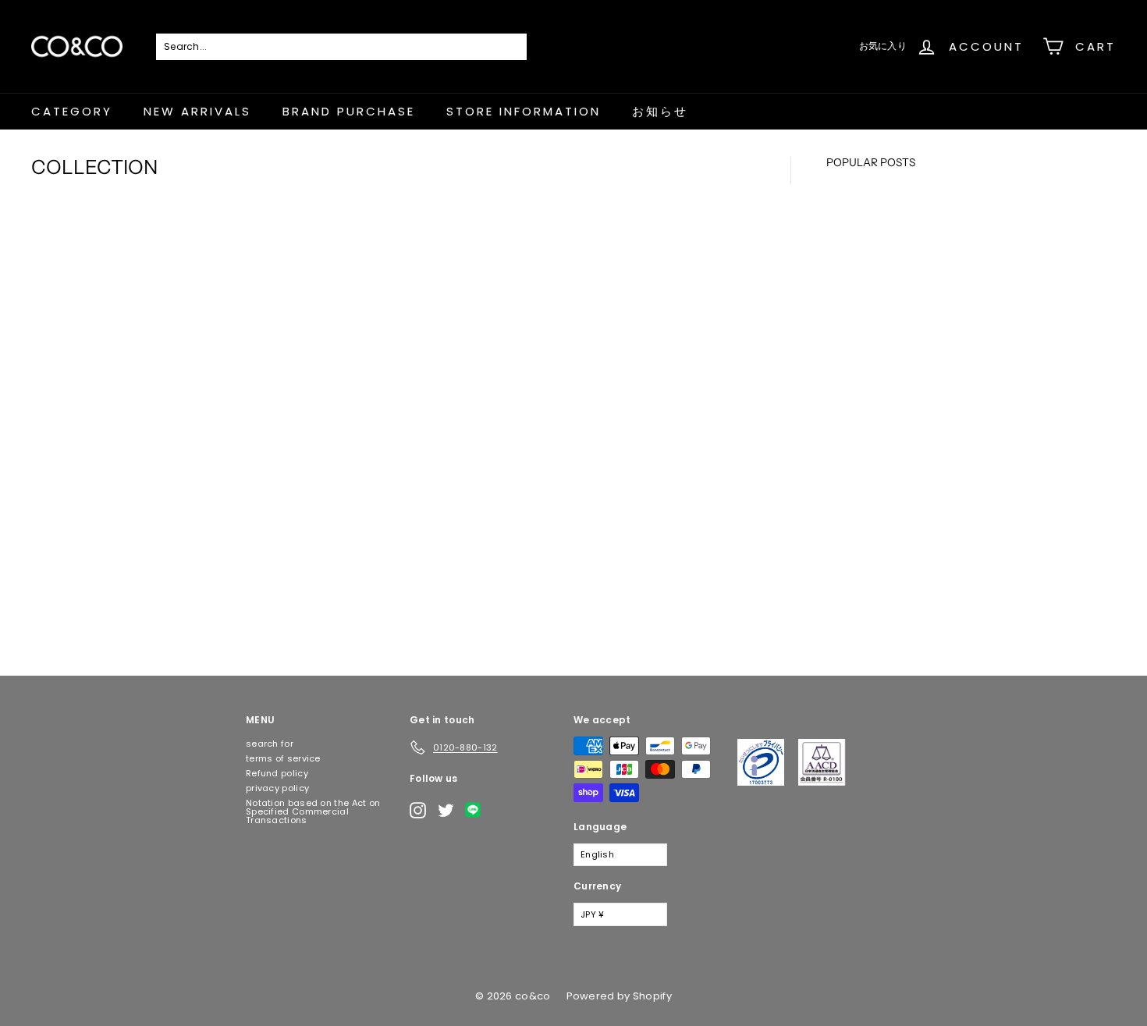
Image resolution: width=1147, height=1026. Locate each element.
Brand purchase (348, 111)
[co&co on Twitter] (446, 810)
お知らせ (660, 111)
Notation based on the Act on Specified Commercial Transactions (313, 811)
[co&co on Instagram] (418, 810)
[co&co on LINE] (477, 810)
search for (269, 743)
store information (523, 111)
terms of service (283, 758)
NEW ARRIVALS (197, 111)
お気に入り (883, 45)
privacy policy (277, 788)
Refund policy (277, 773)
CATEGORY (71, 111)
